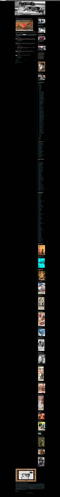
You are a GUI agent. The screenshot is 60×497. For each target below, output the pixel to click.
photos (39, 487)
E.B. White (39, 203)
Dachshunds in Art (40, 145)
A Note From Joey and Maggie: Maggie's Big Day (41, 102)
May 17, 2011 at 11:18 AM (19, 48)
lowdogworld (40, 182)
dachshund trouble (24, 485)
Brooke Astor (40, 198)
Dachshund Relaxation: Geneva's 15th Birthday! (41, 97)
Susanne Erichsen (40, 236)
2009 (39, 138)
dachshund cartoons (33, 484)
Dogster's (31, 31)
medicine (22, 487)
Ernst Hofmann (40, 205)
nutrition (32, 487)
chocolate (23, 484)
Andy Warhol (40, 196)
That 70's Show (40, 237)
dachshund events (42, 484)
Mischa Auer (40, 224)
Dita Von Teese (40, 202)
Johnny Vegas (40, 215)
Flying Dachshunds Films (41, 170)
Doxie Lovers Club (40, 166)
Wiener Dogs (40, 176)
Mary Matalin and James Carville (41, 223)
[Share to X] (24, 34)
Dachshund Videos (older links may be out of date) (41, 155)
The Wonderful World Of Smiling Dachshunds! (41, 110)
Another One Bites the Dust (41, 91)
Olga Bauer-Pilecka (40, 228)
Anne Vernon (40, 197)
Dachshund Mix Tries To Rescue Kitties (41, 121)
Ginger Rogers (40, 208)
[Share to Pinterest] (25, 34)
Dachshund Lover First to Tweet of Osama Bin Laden (41, 131)
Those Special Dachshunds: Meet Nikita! (41, 129)
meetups (25, 487)
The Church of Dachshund (41, 133)
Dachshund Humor (40, 150)
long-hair (19, 487)
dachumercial (43, 485)
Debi (17, 42)
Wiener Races (40, 157)
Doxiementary (40, 172)
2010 (39, 137)
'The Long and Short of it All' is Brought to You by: (41, 111)
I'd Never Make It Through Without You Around (41, 120)
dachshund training (20, 485)
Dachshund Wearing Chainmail (41, 106)
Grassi (17, 54)
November (40, 86)
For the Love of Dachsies (41, 179)
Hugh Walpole (40, 210)
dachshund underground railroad (30, 485)
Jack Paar (39, 212)
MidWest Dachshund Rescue (41, 164)
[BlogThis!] (23, 34)
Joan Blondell (40, 213)
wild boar (17, 489)
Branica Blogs (17, 491)
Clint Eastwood (40, 200)
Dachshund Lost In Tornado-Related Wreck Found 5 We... (41, 99)
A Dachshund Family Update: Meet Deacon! (41, 108)
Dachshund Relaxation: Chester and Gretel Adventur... (41, 103)
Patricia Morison (40, 230)
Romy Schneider (40, 233)
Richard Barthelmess (40, 231)
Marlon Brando (40, 222)
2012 (39, 84)
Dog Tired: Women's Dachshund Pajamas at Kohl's (41, 127)
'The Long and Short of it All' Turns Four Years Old (41, 94)
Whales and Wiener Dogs (41, 171)
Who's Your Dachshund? (41, 167)
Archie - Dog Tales (40, 174)
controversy (28, 484)
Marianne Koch (40, 221)
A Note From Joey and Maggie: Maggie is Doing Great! (41, 101)
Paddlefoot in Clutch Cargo (41, 229)
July (39, 89)
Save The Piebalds (40, 185)
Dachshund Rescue (40, 153)
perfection (37, 487)
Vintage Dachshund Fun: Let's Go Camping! (41, 125)
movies (27, 487)
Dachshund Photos (40, 152)
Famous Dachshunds (40, 147)
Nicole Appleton (40, 226)
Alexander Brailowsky (40, 195)
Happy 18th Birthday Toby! (41, 92)
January (40, 136)
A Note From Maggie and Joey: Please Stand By (41, 117)
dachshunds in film (39, 485)
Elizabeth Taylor (40, 204)
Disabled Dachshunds (40, 146)
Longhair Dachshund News (41, 143)
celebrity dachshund (18, 484)
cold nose (25, 484)
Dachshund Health (40, 148)
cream (30, 484)
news (29, 487)
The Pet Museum (40, 183)
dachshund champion (38, 484)
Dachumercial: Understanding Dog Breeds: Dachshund (41, 115)
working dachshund (24, 489)
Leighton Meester (40, 219)
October (40, 87)
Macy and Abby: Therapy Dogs (41, 107)
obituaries (35, 487)
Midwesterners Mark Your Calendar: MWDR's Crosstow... (41, 130)
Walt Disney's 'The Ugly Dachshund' (41, 239)
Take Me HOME (17, 15)
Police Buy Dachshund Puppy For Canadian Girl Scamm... (41, 98)
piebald (42, 487)
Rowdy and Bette (18, 50)
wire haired (20, 489)
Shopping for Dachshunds (41, 154)
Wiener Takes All (40, 188)
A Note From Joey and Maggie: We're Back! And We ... (41, 116)
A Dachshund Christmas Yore (40, 23)
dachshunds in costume (35, 485)
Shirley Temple (40, 235)
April (39, 134)
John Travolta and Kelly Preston (41, 214)
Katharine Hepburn (40, 217)
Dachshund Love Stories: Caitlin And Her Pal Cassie (41, 118)
